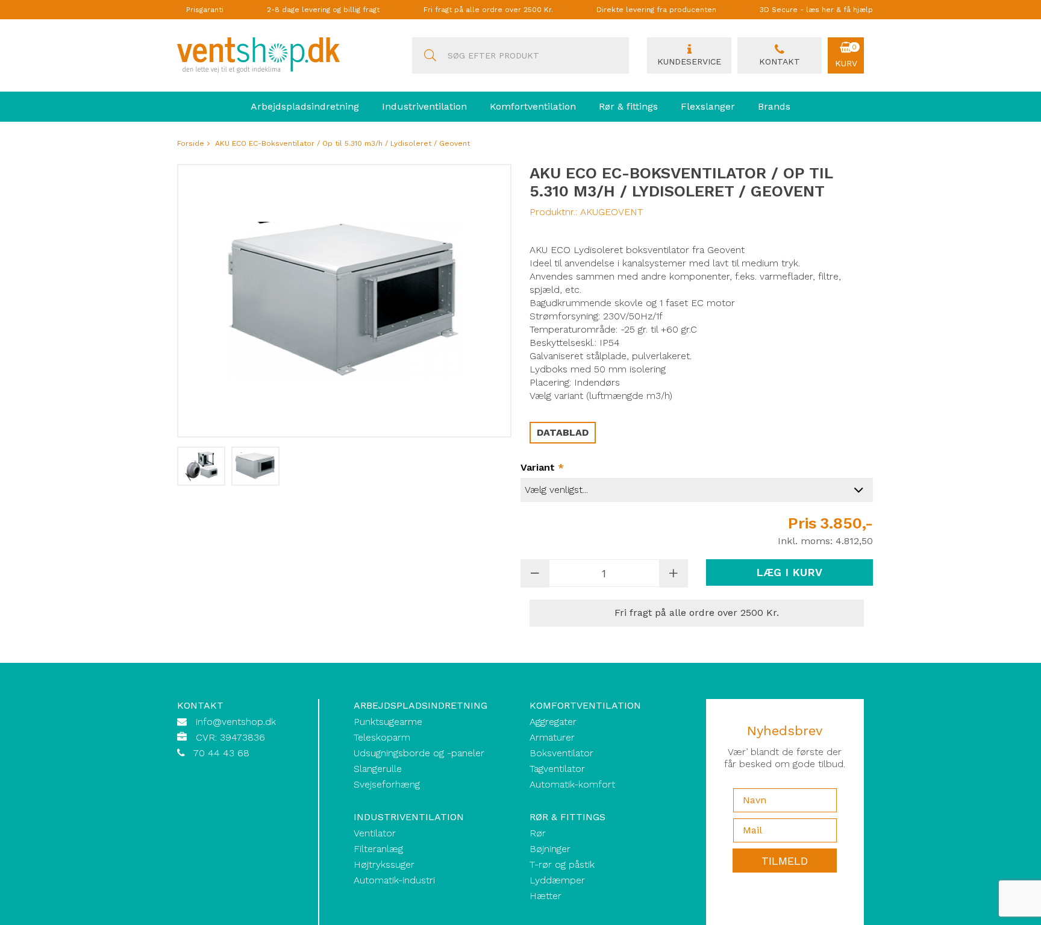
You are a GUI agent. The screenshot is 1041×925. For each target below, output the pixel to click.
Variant (542, 467)
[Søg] (430, 55)
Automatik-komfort (572, 784)
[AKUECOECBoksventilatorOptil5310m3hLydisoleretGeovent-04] (201, 466)
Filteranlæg (378, 848)
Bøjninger (550, 848)
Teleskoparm (382, 737)
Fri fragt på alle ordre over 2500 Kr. (488, 9)
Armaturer (552, 737)
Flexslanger (708, 106)
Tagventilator (557, 768)
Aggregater (553, 721)
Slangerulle (378, 768)
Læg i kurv (789, 572)
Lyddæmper (557, 880)
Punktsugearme (388, 721)
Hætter (545, 895)
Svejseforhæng (387, 784)
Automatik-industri (394, 880)
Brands (774, 106)
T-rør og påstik (562, 864)
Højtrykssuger (384, 864)
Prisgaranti (205, 9)
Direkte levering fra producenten (656, 9)
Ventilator (375, 833)
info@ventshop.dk (236, 721)
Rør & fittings (628, 106)
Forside (190, 143)
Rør (538, 833)
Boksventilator (561, 753)
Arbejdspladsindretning (305, 106)
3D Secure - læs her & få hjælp (816, 9)
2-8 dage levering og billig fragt (323, 9)
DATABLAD (563, 432)
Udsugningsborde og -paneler (419, 753)
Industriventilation (424, 106)
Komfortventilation (533, 106)
